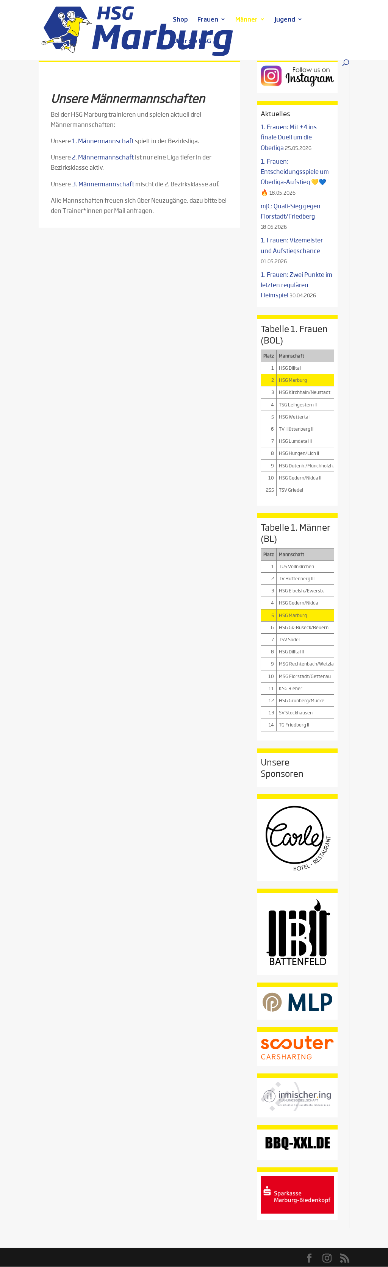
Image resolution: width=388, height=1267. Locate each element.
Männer (246, 19)
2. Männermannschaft (103, 157)
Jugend (285, 19)
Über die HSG (192, 41)
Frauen (207, 19)
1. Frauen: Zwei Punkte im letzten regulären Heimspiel (296, 284)
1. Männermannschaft (103, 140)
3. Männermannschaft (103, 184)
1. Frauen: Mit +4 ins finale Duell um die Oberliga (289, 137)
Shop (180, 19)
